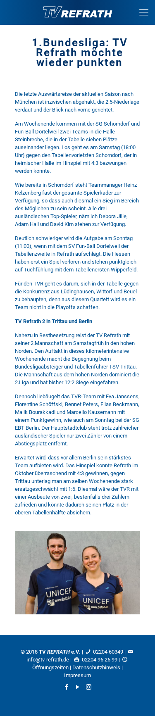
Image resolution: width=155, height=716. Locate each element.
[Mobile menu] (144, 12)
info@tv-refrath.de (47, 660)
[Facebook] (66, 687)
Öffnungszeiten (50, 667)
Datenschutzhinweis (96, 667)
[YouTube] (77, 687)
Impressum (77, 675)
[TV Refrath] (77, 12)
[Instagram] (88, 687)
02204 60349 (108, 652)
